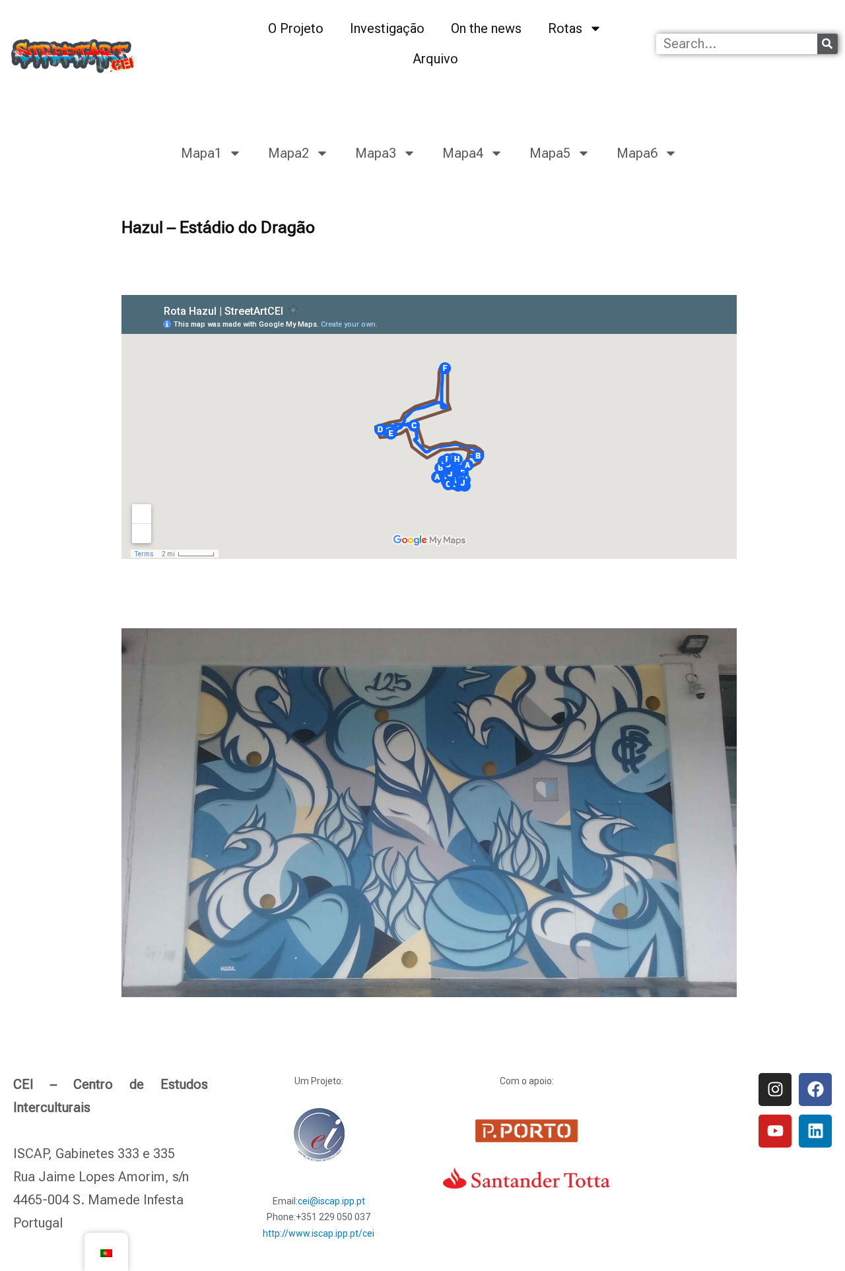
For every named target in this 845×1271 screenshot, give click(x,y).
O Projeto (295, 28)
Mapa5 (549, 153)
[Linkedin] (815, 1131)
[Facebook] (815, 1089)
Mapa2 (288, 153)
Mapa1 (201, 153)
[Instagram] (775, 1089)
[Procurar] (827, 44)
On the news (486, 28)
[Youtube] (775, 1131)
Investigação (387, 28)
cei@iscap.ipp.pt (331, 1201)
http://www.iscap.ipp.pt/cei (318, 1233)
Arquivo (435, 59)
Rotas (565, 28)
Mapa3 (375, 153)
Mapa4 (462, 153)
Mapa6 (637, 153)
